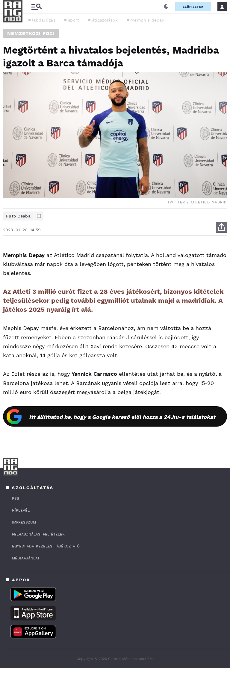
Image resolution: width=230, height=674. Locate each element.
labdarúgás (43, 20)
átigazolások (105, 20)
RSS (15, 498)
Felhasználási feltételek (38, 534)
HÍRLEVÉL (21, 510)
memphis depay (147, 20)
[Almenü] (36, 6)
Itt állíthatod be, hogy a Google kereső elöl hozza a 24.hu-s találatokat (122, 417)
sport (73, 20)
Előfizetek (193, 6)
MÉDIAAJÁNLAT (26, 558)
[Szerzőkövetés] (38, 216)
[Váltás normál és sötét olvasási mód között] (166, 6)
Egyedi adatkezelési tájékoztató (46, 546)
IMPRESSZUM (24, 522)
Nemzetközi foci (31, 33)
